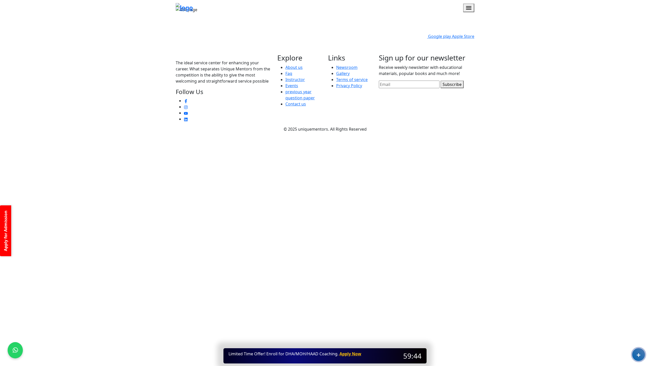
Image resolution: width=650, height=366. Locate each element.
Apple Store (462, 36)
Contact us (295, 104)
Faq (288, 73)
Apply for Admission (5, 230)
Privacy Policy (349, 85)
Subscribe (452, 84)
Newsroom (347, 67)
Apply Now (350, 354)
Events (291, 85)
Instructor (295, 79)
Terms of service (352, 79)
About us (294, 67)
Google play (439, 36)
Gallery (343, 73)
